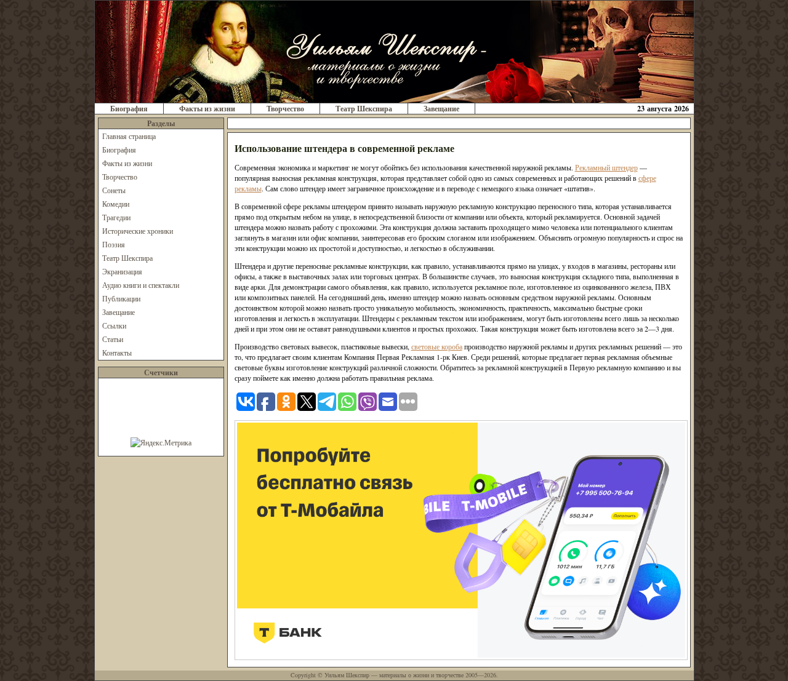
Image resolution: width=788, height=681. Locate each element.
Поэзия (113, 244)
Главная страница (129, 136)
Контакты (117, 352)
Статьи (112, 339)
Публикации (121, 298)
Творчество (285, 108)
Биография (129, 108)
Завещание (441, 108)
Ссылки (114, 325)
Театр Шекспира (364, 108)
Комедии (115, 204)
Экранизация (122, 271)
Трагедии (116, 217)
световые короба (436, 346)
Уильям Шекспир (346, 675)
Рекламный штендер (606, 167)
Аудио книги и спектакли (140, 285)
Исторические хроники (137, 231)
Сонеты (114, 190)
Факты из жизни (207, 108)
